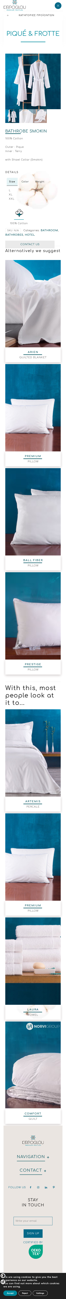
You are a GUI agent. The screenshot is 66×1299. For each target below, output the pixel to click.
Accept (10, 1293)
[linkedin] (46, 1187)
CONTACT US (30, 244)
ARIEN (33, 352)
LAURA (33, 1009)
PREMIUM (33, 456)
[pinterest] (54, 1187)
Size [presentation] (12, 181)
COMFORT (33, 1113)
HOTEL (30, 235)
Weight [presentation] (40, 181)
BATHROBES (14, 235)
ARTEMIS (33, 801)
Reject (25, 1293)
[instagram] (38, 1187)
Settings (40, 1293)
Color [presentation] (25, 181)
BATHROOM (49, 230)
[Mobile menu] (58, 5)
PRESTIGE (33, 664)
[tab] (12, 182)
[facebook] (30, 1187)
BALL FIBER (33, 560)
